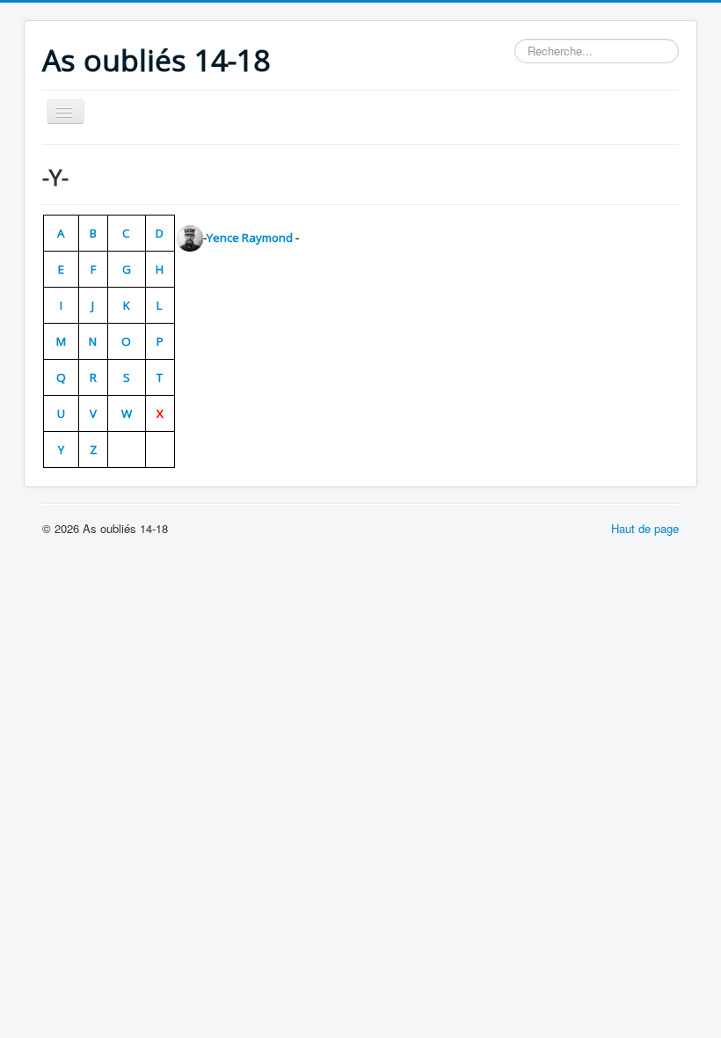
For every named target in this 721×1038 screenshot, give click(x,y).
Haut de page (645, 528)
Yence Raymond (250, 237)
